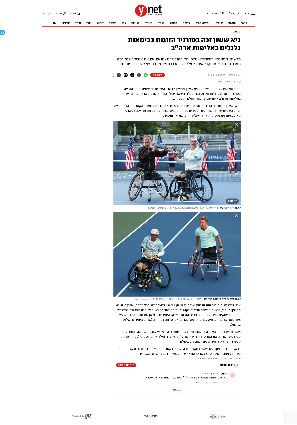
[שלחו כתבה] (125, 75)
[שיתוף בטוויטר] (132, 75)
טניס (220, 82)
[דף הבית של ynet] (148, 16)
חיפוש (73, 13)
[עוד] (113, 75)
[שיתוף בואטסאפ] (146, 75)
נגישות (58, 13)
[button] (207, 13)
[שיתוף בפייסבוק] (139, 75)
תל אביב (213, 13)
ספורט (236, 32)
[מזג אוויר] (223, 14)
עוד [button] (54, 23)
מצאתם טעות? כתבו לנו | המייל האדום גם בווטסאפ (218, 358)
